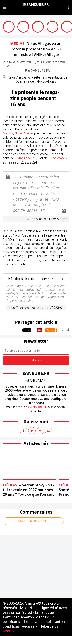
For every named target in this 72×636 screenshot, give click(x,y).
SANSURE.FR (37, 407)
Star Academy (27, 158)
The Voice (58, 158)
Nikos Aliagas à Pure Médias (47, 219)
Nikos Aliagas (24, 133)
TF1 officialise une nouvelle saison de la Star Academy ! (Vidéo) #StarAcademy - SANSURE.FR (36, 278)
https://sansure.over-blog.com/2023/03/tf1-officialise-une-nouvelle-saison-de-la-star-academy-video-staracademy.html (36, 307)
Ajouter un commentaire (33, 521)
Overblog (10, 631)
